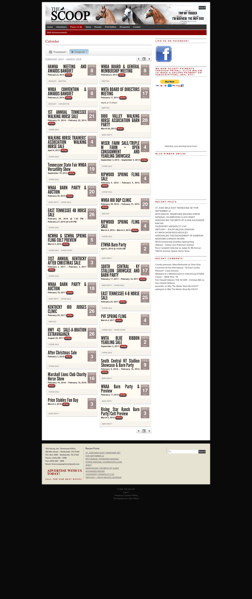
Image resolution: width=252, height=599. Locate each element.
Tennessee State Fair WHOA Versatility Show (67, 167)
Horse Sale (54, 129)
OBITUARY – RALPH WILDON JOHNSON (174, 229)
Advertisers (61, 27)
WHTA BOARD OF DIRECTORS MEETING (120, 91)
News (88, 27)
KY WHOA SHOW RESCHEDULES (171, 232)
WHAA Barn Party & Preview (120, 389)
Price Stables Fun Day (63, 400)
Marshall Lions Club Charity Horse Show (67, 376)
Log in (125, 492)
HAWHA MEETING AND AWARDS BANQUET (67, 69)
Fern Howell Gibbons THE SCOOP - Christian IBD (178, 280)
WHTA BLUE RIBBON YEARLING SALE (120, 340)
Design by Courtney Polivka (126, 495)
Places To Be (76, 27)
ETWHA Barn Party (113, 245)
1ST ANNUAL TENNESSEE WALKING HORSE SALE (67, 114)
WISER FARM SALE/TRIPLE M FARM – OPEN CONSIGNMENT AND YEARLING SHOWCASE (120, 149)
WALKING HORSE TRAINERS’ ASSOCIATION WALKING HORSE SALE (67, 142)
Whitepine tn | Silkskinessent (168, 274)
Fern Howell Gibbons (165, 283)
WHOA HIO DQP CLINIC (116, 200)
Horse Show (66, 250)
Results (97, 27)
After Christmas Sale (62, 353)
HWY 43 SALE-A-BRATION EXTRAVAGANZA (67, 332)
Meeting (62, 81)
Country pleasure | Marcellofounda (171, 264)
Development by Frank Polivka (126, 498)
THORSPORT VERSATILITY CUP (170, 226)
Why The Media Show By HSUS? (182, 286)
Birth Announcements (57, 32)
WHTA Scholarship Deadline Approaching (174, 242)
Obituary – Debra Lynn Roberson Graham (174, 245)
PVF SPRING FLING (113, 316)
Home (50, 27)
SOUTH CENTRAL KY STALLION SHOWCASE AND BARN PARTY (120, 270)
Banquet (52, 81)
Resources (125, 27)
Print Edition (110, 27)
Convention (63, 104)
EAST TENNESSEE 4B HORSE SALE (67, 212)
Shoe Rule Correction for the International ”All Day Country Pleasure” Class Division (178, 267)
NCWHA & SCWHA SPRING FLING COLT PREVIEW (67, 238)
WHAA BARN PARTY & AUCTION (67, 190)
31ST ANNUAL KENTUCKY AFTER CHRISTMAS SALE (67, 261)
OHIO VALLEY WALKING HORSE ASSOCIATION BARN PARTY (120, 120)
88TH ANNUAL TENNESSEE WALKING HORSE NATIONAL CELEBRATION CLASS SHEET (104, 462)
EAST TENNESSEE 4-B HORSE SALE (120, 296)
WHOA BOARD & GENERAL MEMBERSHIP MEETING (120, 69)
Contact (136, 27)
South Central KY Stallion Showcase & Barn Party (120, 363)
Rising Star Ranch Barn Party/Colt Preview (120, 411)
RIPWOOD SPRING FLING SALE (120, 176)
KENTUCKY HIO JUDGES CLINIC (67, 309)
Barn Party (107, 135)
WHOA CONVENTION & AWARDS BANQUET (67, 91)
